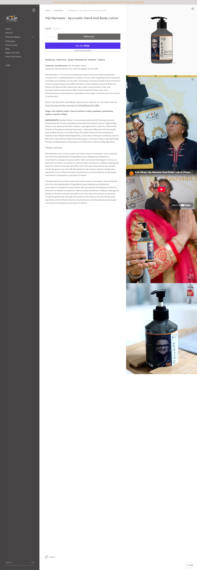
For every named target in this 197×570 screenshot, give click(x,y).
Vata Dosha (58, 10)
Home (47, 10)
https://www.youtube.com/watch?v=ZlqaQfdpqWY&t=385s (72, 105)
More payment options (82, 50)
